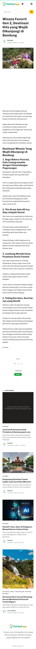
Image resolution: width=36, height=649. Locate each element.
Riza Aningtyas (11, 610)
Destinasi (5, 347)
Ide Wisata (6, 593)
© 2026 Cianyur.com (18, 646)
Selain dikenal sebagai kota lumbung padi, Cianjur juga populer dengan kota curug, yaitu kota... (18, 606)
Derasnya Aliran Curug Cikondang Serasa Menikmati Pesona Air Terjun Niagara (17, 599)
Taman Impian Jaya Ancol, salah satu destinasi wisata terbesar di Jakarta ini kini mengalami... (17, 486)
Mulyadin (10, 40)
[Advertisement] (18, 91)
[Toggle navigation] (31, 3)
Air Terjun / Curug (8, 591)
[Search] (31, 12)
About (18, 374)
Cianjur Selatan (19, 591)
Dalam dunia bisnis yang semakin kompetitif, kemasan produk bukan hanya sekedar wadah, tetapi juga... (17, 437)
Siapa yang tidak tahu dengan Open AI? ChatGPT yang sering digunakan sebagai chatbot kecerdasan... (18, 534)
